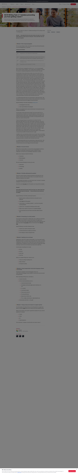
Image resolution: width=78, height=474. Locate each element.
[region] (39, 471)
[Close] (77, 469)
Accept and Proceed (72, 471)
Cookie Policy (19, 472)
